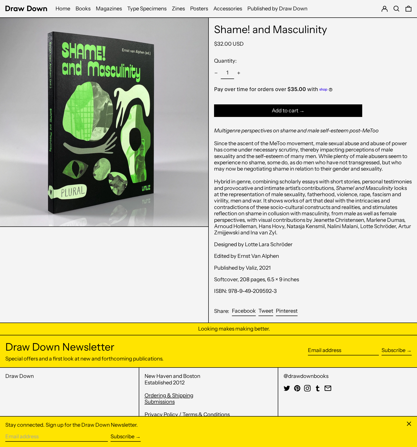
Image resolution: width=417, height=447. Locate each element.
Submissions (160, 401)
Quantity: (225, 61)
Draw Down (19, 376)
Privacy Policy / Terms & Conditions (187, 414)
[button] (396, 9)
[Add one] (238, 73)
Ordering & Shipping (169, 395)
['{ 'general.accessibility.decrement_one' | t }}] (216, 73)
